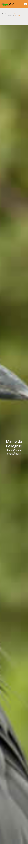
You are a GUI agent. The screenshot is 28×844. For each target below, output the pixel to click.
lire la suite (17, 15)
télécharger (17, 13)
